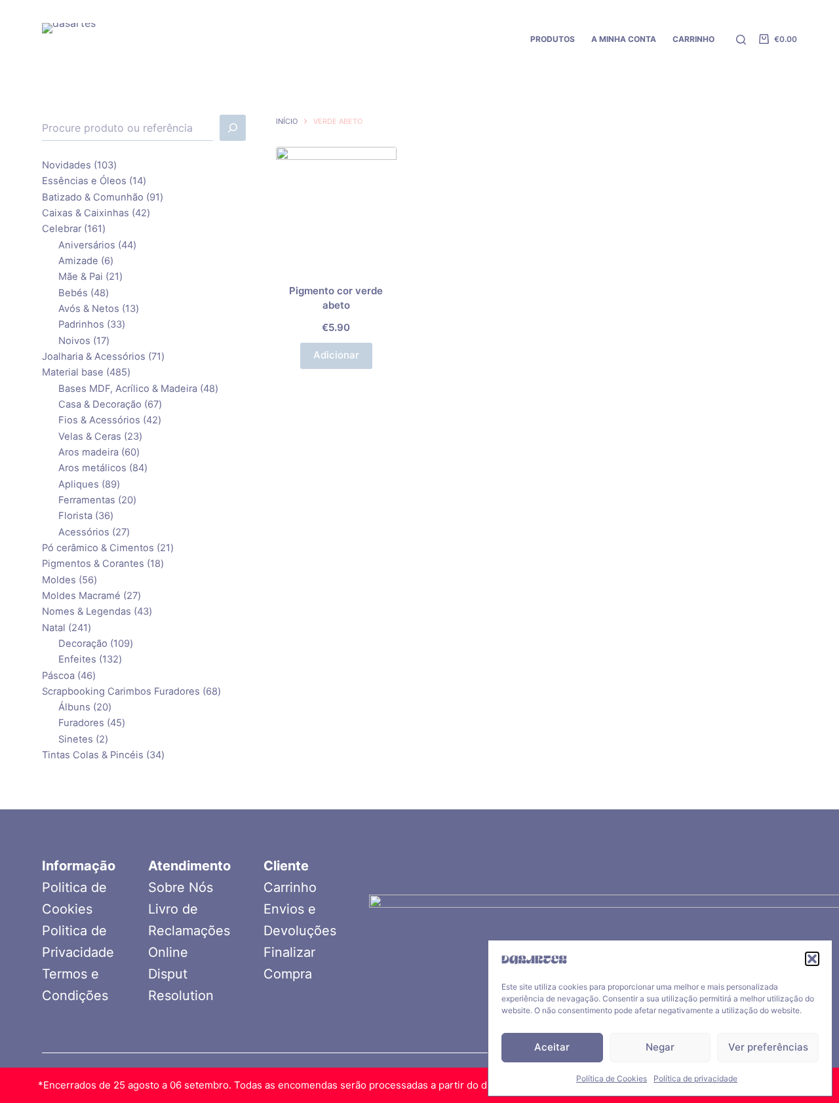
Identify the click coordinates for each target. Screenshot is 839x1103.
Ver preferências (768, 1047)
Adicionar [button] (336, 355)
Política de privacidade (695, 1078)
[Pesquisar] (741, 40)
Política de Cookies (611, 1078)
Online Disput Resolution (181, 973)
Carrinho (290, 887)
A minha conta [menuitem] (623, 39)
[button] (812, 958)
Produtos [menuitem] (552, 39)
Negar (660, 1047)
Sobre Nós (180, 887)
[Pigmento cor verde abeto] (336, 207)
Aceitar (552, 1047)
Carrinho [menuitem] (693, 39)
